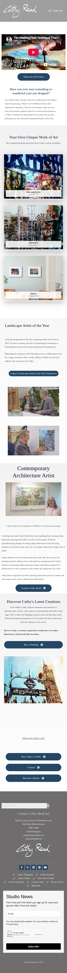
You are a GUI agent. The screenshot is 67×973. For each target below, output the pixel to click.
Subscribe (33, 946)
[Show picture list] (33, 738)
